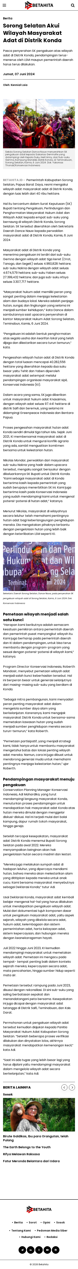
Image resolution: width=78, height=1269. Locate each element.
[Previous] (64, 1087)
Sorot (33, 1222)
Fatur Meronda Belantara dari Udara (31, 1161)
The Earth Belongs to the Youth (27, 1147)
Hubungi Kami (31, 1237)
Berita (18, 1222)
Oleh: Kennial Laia (15, 85)
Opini (46, 1222)
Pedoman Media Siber (52, 1230)
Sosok (60, 1222)
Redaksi (52, 1237)
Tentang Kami (21, 1230)
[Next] (72, 1087)
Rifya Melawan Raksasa (21, 1154)
